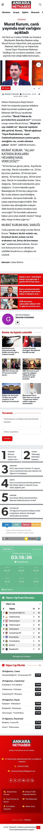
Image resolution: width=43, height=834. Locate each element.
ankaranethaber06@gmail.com (23, 771)
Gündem (6, 12)
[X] (15, 780)
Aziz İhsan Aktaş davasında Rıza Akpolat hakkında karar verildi (23, 499)
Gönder (7, 439)
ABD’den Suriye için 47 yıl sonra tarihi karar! (10, 373)
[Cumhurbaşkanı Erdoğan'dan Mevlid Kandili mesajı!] (32, 341)
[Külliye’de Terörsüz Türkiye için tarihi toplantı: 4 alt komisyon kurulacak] (11, 388)
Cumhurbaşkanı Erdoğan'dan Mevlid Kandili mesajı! (31, 350)
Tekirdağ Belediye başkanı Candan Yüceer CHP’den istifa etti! (36, 457)
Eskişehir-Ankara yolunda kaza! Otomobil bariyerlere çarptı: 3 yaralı (22, 829)
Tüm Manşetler (31, 799)
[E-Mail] (17, 323)
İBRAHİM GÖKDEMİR (12, 94)
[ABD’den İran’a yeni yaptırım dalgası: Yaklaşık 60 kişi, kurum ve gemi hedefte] (32, 364)
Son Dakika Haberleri (9, 807)
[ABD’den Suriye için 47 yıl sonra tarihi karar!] (11, 364)
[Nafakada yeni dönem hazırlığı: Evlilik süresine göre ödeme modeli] (11, 341)
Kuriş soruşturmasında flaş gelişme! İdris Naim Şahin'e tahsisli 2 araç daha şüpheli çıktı (25, 485)
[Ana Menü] (3, 5)
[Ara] (40, 4)
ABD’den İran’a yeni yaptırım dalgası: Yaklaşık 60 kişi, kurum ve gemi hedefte (31, 375)
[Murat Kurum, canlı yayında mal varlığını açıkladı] (21, 72)
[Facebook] (11, 780)
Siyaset (34, 451)
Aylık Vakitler (8, 589)
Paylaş (7, 88)
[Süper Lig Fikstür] (40, 665)
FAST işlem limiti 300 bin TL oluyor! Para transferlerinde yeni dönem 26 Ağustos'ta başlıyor (25, 471)
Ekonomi (35, 12)
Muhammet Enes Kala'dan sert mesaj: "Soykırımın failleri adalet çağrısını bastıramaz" (31, 399)
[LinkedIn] (24, 780)
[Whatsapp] (28, 780)
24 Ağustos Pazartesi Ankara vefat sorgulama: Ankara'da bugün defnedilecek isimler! (25, 513)
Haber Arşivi (30, 806)
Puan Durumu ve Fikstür (11, 800)
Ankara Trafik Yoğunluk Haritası (29, 793)
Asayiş (16, 12)
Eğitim (25, 12)
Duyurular (14, 508)
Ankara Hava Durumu (10, 793)
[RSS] (32, 780)
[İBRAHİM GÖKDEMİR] (7, 319)
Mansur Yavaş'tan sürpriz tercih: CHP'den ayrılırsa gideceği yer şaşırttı (14, 457)
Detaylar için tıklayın (21, 657)
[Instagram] (19, 780)
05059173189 (23, 766)
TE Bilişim (27, 820)
